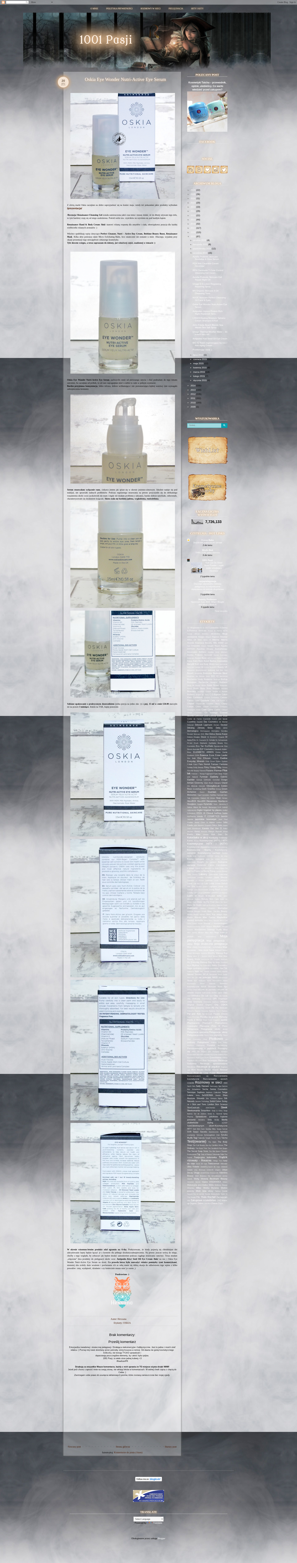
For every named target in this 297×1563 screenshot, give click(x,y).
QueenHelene (215, 1058)
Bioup (189, 685)
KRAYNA (210, 856)
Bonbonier (223, 685)
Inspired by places (212, 810)
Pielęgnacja (192, 1029)
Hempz (224, 798)
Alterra (224, 639)
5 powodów (214, 628)
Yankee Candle (221, 1191)
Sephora (200, 1092)
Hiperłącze (222, 801)
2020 (193, 215)
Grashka (211, 789)
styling (210, 1123)
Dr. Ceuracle (201, 740)
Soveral (219, 1114)
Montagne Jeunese (200, 953)
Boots (196, 688)
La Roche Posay (208, 871)
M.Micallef (210, 896)
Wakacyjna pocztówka (197, 1185)
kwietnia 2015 (200, 367)
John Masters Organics (203, 825)
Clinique (224, 710)
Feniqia (190, 767)
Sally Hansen (202, 1086)
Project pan (206, 1052)
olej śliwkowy (193, 999)
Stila (210, 1120)
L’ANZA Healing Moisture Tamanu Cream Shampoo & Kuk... (209, 319)
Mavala (198, 917)
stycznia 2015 (200, 380)
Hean (218, 798)
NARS (219, 971)
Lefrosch (223, 880)
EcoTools (209, 746)
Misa (225, 930)
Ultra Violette (193, 1167)
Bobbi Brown (213, 685)
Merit (206, 920)
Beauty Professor (207, 599)
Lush (190, 895)
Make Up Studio (194, 905)
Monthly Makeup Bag (217, 953)
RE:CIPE (198, 1061)
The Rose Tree (201, 1148)
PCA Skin (196, 1017)
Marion (196, 914)
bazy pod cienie (221, 664)
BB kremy (205, 667)
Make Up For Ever (206, 902)
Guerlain (212, 792)
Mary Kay (210, 914)
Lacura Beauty (221, 871)
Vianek (189, 1179)
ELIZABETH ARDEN (203, 752)
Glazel (224, 783)
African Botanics (201, 634)
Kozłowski (201, 856)
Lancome (223, 874)
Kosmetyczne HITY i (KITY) (207, 843)
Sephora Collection (213, 1092)
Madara (197, 899)
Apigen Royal (213, 646)
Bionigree (213, 682)
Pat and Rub (194, 1014)
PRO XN (196, 1052)
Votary (225, 1182)
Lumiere (214, 893)
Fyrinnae (204, 777)
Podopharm (203, 1042)
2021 (193, 211)
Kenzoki (204, 831)
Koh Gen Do (219, 834)
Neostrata (213, 974)
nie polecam (205, 977)
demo (225, 728)
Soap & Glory (217, 1111)
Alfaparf (208, 637)
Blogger (161, 1538)
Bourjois (216, 688)
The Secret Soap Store (197, 1151)
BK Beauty (196, 685)
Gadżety (214, 776)
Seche (205, 1089)
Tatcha (224, 1138)
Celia (213, 701)
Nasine (224, 971)
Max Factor (209, 917)
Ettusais (207, 758)
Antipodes (195, 646)
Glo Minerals (192, 786)
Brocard (224, 688)
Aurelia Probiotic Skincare (199, 655)
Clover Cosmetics (194, 713)
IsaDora (217, 813)
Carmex (223, 697)
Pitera (225, 1035)
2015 (193, 236)
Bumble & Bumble (220, 691)
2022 (193, 207)
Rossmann (222, 1073)
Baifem (224, 658)
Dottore (190, 737)
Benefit (190, 673)
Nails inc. (199, 971)
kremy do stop (221, 856)
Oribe (189, 1002)
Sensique (191, 1092)
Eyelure (224, 761)
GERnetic (207, 780)
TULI (220, 1161)
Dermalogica (192, 731)
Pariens (224, 1011)
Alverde (190, 643)
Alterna (215, 639)
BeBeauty (211, 670)
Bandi (206, 661)
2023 (193, 202)
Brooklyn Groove (204, 691)
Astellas (211, 652)
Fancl (195, 764)
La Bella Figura (218, 868)
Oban (195, 990)
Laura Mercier (220, 877)
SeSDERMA (207, 1095)
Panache (204, 1011)
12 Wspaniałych (194, 628)
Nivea (189, 981)
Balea (189, 661)
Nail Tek (223, 968)
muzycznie (205, 959)
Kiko (198, 834)
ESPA (197, 755)
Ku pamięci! (211, 862)
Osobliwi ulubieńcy (195, 1008)
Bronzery (191, 691)
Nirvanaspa (223, 977)
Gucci (202, 792)
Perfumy (223, 1017)
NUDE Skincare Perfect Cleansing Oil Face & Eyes (209, 298)
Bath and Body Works (205, 664)
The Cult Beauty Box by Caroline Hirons (208, 1145)
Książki (200, 862)
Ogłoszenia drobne (209, 993)
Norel (209, 981)
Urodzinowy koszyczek (209, 1173)
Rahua (224, 1058)
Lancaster (213, 874)
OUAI (208, 1008)
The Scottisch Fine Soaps (217, 1148)
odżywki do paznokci (207, 990)
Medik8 (190, 920)
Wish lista (201, 1191)
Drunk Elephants (200, 743)
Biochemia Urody (195, 679)
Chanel (190, 703)
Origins (208, 1005)
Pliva (205, 1039)
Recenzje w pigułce (208, 1066)
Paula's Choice (220, 1014)
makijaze (192, 908)
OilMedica (195, 996)
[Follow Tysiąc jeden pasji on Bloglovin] (148, 1480)
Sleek (224, 1107)
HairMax (213, 795)
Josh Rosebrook (194, 828)
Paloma (197, 1011)
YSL (198, 1197)
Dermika (224, 731)
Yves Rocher (208, 1197)
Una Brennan (199, 1170)
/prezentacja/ (74, 208)
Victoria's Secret (193, 1182)
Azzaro (214, 658)
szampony (191, 1135)
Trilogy (215, 1161)
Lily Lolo (204, 884)
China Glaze (202, 707)
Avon (204, 658)
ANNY (221, 643)
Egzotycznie (218, 746)
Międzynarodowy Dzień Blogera (199, 926)
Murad (215, 956)
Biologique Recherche (197, 682)
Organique (222, 999)
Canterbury (198, 697)
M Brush (199, 896)
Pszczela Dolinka (216, 1054)
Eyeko (218, 761)
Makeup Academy (209, 905)
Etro (199, 758)
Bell (217, 670)
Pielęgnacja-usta (195, 1035)
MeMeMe (199, 920)
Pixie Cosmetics (194, 1039)
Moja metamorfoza (207, 937)
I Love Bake (207, 540)
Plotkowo (216, 1039)
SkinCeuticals (193, 1108)
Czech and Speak (219, 719)
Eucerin (215, 758)
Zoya (220, 1203)
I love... (216, 804)
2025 (193, 194)
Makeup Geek (222, 905)
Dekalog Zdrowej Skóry (200, 728)
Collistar (212, 716)
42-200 (205, 628)
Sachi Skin (191, 1086)
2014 (193, 385)
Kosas (196, 841)
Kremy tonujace (195, 859)
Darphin (200, 722)
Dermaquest (205, 731)
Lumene (206, 893)
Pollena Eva (216, 1042)
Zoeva (214, 1203)
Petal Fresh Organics (211, 1020)
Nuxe (220, 987)
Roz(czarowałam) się (197, 1076)
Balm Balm (198, 661)
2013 (193, 390)
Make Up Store (221, 902)
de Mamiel (223, 722)
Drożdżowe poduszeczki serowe (207, 542)
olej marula (223, 996)
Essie (211, 755)
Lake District (192, 874)
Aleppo (201, 637)
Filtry (219, 767)
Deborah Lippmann (203, 725)
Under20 (210, 1170)
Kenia (197, 831)
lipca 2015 (198, 355)
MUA (210, 956)
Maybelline (222, 917)
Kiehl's (190, 834)
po (226, 1039)
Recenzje (191, 1067)
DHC (202, 734)
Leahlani (209, 880)
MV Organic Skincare (218, 959)
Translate (157, 1523)
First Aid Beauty (193, 771)
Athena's (224, 652)
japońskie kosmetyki (205, 819)
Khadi (225, 831)
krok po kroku (213, 859)
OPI (215, 998)
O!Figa (189, 990)
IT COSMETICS (212, 816)
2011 (193, 398)
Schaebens (196, 1089)
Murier (197, 959)
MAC (219, 896)
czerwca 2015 (200, 359)
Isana (224, 813)
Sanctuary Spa (215, 1086)
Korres (190, 841)
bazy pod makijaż (194, 667)
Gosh (204, 789)
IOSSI (199, 813)
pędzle (224, 1020)
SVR (189, 1132)
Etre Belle (191, 758)
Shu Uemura (211, 1098)
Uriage (197, 1173)
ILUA (219, 807)
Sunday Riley (211, 1129)
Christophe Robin (194, 710)
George (199, 780)
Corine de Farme (194, 719)
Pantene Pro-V (215, 1011)
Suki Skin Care (199, 1129)
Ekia (225, 746)
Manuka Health (200, 911)
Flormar (218, 770)
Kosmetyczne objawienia (198, 847)
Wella (211, 1185)
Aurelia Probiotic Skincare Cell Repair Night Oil (207, 278)
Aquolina (200, 649)
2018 (193, 224)
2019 (193, 219)
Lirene (220, 886)
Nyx (225, 987)
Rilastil (215, 1070)
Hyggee (200, 804)
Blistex (203, 685)
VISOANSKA (215, 1182)
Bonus (189, 688)
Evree (212, 761)
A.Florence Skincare (196, 631)
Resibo (200, 1070)
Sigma (220, 1098)
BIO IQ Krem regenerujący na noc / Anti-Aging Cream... (210, 344)
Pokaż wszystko (221, 611)
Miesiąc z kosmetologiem (215, 923)
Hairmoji (220, 795)
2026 (193, 190)
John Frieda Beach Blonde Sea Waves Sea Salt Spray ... (208, 326)
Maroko (202, 914)
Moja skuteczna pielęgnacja (210, 943)
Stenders (201, 1120)
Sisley (224, 1101)
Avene (198, 658)
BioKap (224, 679)
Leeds (216, 880)
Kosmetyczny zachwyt (209, 853)
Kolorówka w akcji (197, 837)
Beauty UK (222, 667)
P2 (213, 1008)
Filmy (206, 767)
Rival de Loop (201, 1073)
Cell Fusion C (221, 701)
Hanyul (203, 798)
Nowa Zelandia (207, 984)
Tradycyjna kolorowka (205, 1157)
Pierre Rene (208, 1035)
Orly (216, 1004)
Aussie (216, 655)
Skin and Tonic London (203, 1104)
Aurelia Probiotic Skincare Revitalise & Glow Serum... (207, 257)
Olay (216, 995)
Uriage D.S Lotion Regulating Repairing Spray (207, 285)
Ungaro (218, 1170)
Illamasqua (213, 807)
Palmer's (190, 1011)
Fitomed (203, 771)
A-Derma (223, 628)
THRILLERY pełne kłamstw (207, 553)
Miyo (211, 933)
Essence (204, 755)
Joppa (225, 825)
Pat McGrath (207, 1014)
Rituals (189, 1073)
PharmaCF (207, 1023)
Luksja (199, 893)
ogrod (220, 993)
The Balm (212, 1142)
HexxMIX (201, 801)
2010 (193, 402)
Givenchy (198, 783)
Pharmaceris (193, 1023)
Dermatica (215, 731)
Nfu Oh (195, 977)
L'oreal (190, 868)
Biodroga (216, 679)
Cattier (197, 701)
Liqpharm (213, 886)
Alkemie (223, 637)
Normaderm (217, 981)
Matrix (190, 917)
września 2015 (200, 253)
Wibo (198, 1188)
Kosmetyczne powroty (218, 847)
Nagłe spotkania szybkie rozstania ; (203, 968)
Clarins (217, 710)
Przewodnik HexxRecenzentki (198, 1054)
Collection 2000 (201, 716)
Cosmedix (207, 719)
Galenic (224, 777)
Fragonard (209, 774)
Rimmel (223, 1069)
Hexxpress (212, 801)
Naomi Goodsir (210, 971)
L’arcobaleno (221, 865)
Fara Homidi (204, 764)
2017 (193, 228)
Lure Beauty (222, 893)
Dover (203, 737)
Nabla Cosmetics (219, 965)
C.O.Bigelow (215, 694)
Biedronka (207, 673)
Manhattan (222, 908)
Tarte (219, 1138)
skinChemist (210, 1108)
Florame (209, 771)
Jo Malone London (214, 822)
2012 (193, 394)
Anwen (203, 646)
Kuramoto (201, 865)
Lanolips (200, 877)
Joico (214, 825)
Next (189, 977)
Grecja (218, 789)
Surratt (224, 1129)
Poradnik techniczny (217, 1045)
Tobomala (216, 1154)
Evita (207, 761)
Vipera (205, 1182)
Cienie (210, 710)
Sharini (217, 1095)
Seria (198, 1095)
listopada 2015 (200, 244)
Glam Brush (208, 783)
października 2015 (202, 248)
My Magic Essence (220, 962)
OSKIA (127, 1323)
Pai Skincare (221, 1008)
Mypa (189, 965)
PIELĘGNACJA (176, 8)
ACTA (225, 631)
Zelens (201, 1203)
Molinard (218, 950)
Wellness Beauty (221, 1185)
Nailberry (190, 971)
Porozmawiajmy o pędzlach (201, 1048)
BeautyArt (191, 670)
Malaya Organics (207, 908)
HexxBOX (191, 801)
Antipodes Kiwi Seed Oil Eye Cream (210, 338)
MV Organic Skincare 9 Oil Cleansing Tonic (205, 292)
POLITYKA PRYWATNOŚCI (119, 8)
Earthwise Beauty (216, 743)
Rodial (212, 1073)
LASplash (208, 877)
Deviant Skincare (193, 734)
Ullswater (223, 1164)
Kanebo (205, 828)
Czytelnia (191, 722)
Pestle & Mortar (194, 1020)
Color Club (222, 715)
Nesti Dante (222, 974)
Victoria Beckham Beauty (214, 1178)
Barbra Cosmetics (218, 661)
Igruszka (222, 804)
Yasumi (190, 1194)
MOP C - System (200, 956)
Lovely (190, 893)
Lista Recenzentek (201, 890)
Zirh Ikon (207, 1203)
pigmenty (218, 1035)
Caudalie (205, 700)
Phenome (204, 1026)
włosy (210, 1191)
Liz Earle (224, 890)
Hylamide (208, 804)
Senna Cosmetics (218, 1089)
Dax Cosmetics (211, 722)
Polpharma (200, 1045)
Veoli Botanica (200, 1176)
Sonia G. (211, 1114)
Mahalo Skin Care (210, 899)
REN (193, 1070)
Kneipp (206, 834)
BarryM (190, 664)
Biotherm (223, 682)
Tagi (195, 1138)
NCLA (205, 974)
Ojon (211, 996)
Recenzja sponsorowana (213, 1063)
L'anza (211, 865)
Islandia (200, 816)
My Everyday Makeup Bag (199, 962)
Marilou (190, 914)
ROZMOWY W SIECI (151, 8)
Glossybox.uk (213, 786)
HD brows (211, 798)
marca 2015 (199, 372)
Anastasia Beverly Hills (206, 643)
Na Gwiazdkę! (205, 965)
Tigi (198, 1154)
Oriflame (223, 1002)
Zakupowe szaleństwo (203, 1200)
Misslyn (201, 933)
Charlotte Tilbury (213, 704)
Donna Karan (221, 734)
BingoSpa (190, 676)
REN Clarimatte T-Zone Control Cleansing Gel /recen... (208, 271)
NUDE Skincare (208, 987)
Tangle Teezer (210, 1138)
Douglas (197, 737)
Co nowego (211, 712)
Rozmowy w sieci (208, 1082)
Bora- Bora (205, 688)
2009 (193, 407)
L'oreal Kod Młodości (203, 868)
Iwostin (224, 816)
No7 (195, 981)
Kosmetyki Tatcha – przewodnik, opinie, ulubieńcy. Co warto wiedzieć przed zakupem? (207, 86)
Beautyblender (201, 670)
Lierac (190, 884)
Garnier (191, 779)
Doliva (212, 734)
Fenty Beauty (198, 767)
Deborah (190, 725)
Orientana (197, 1002)
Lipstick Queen (202, 886)
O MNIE (94, 8)
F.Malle (189, 764)
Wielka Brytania (211, 1188)
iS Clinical (208, 813)
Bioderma (208, 679)
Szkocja (200, 1135)
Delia (218, 728)
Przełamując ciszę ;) (202, 349)
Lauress (190, 880)
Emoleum (190, 755)
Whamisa (190, 1188)
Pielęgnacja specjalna (198, 1032)
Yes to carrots (198, 1194)
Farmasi (214, 764)
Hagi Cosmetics (203, 795)
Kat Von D (216, 828)
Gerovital (216, 780)
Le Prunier (200, 880)
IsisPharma (191, 816)
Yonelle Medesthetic (212, 1194)
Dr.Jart (189, 743)
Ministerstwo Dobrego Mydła (208, 930)
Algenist (215, 637)
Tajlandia (201, 1138)
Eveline (223, 758)
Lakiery (203, 874)
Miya (207, 933)
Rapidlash (191, 1061)
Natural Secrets (194, 974)
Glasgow (217, 783)
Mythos (195, 965)
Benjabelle (198, 673)
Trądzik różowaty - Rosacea (207, 1159)
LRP (195, 893)
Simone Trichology (202, 1101)
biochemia (223, 676)
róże (225, 1083)
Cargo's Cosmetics (211, 697)
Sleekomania (193, 1110)
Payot (189, 1017)
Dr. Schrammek (221, 740)
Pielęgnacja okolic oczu (214, 1029)
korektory (223, 838)
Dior (207, 734)
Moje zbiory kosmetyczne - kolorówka (204, 947)
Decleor (224, 725)
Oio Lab (204, 996)
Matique (219, 914)
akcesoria (215, 634)
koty (194, 856)
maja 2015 (198, 363)
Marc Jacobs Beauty (217, 911)
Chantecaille (200, 704)
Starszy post (170, 1446)
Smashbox (206, 1111)
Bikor (224, 673)
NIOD (215, 977)
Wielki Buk (207, 550)
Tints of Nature (206, 1154)
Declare (217, 725)
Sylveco (223, 1132)
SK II (189, 1104)
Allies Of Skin (194, 640)
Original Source (195, 1005)
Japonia (190, 819)
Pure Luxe (200, 1058)
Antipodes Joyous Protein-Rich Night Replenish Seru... (208, 312)
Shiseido (200, 1098)
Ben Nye (223, 670)
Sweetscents (214, 1132)
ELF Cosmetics (207, 749)
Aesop (189, 634)
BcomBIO (213, 667)
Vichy (196, 1178)
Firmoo (224, 767)
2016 (193, 232)
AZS (209, 658)
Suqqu (219, 1129)
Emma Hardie (221, 752)
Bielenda (217, 673)
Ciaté (204, 709)
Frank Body (217, 774)
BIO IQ (214, 676)
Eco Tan (200, 746)
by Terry (205, 694)
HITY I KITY (197, 8)
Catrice (190, 701)
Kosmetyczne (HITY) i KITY (213, 840)
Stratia (216, 1120)
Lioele (211, 884)
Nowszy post (74, 1446)
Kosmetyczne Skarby (199, 850)
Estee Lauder (221, 755)
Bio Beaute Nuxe (203, 676)
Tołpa (222, 1154)
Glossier (202, 786)
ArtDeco (202, 652)
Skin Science (221, 1104)
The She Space (215, 1151)
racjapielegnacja (207, 581)
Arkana (210, 649)
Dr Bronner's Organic (215, 737)
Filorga (213, 767)
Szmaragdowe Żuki (212, 1135)
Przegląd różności (220, 1052)
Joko (220, 825)
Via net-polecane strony (217, 1176)
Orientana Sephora (211, 1002)
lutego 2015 (199, 376)
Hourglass (191, 804)
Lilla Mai (197, 884)
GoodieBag (197, 789)
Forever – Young (198, 774)
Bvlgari (198, 694)
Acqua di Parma (215, 631)
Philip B (215, 1026)
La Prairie (195, 871)
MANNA (190, 911)
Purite (206, 1058)
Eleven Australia (193, 749)
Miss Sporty (192, 933)
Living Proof (214, 890)
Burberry (191, 694)
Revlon (208, 1070)
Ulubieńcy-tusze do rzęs (210, 1167)
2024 (193, 198)
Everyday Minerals (195, 761)
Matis (225, 914)
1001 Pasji (207, 560)
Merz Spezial (214, 920)
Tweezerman (213, 1164)
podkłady (191, 1042)
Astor (217, 652)
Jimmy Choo (199, 822)
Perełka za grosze (209, 1017)
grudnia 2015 (200, 240)
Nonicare (202, 981)
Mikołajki (217, 926)
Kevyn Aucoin (215, 831)
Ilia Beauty (203, 807)
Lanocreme (191, 877)
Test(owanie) (196, 1141)
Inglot (200, 810)
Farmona (223, 764)
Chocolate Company (219, 707)
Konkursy (213, 837)
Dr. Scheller (211, 740)
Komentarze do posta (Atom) (128, 1452)
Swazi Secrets (200, 1132)
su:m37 (224, 1123)
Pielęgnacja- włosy (218, 1032)
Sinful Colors (215, 1101)
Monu (189, 956)
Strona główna (123, 1446)
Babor (219, 658)
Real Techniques (209, 1061)
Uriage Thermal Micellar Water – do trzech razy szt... (210, 333)
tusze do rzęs (201, 1164)
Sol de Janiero (200, 1114)
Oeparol (198, 993)
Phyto (224, 1026)
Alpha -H (207, 640)
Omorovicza (206, 999)
